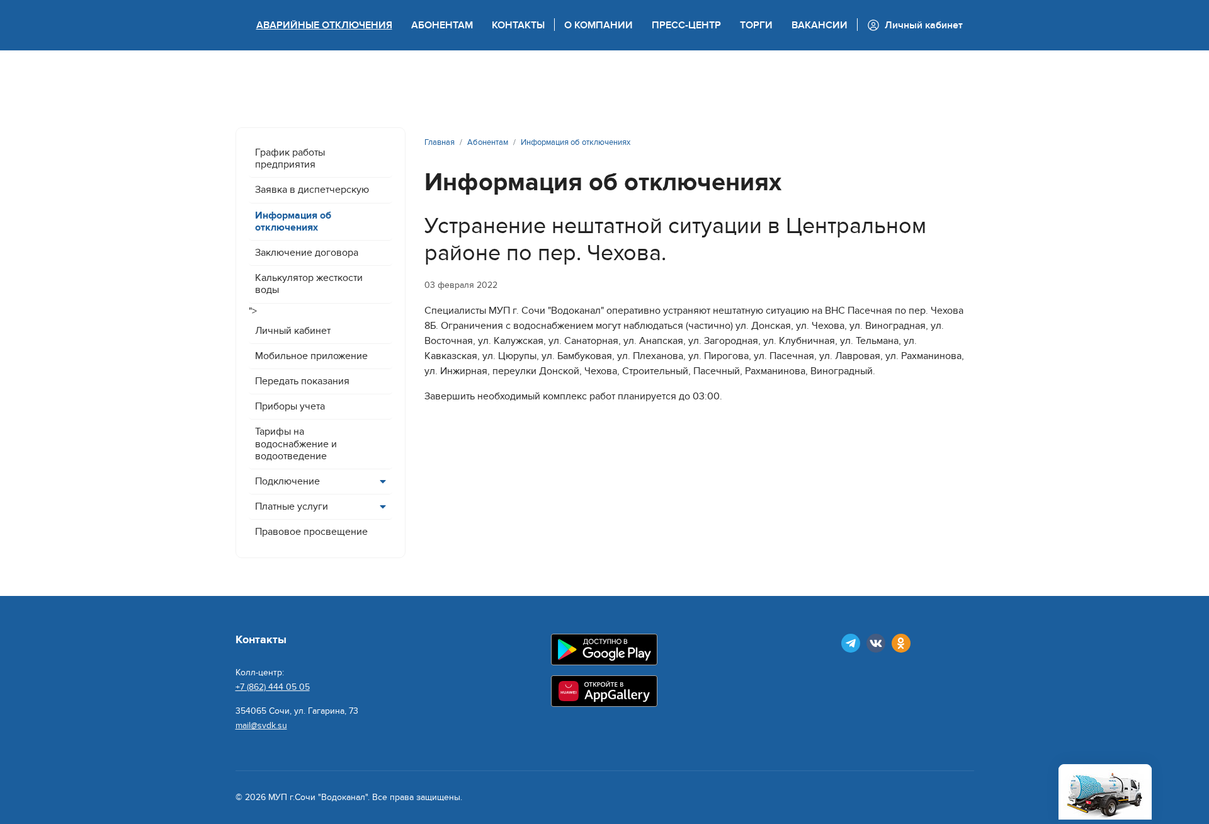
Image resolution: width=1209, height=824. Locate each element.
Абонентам (442, 25)
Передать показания (302, 381)
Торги (756, 25)
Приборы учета (290, 406)
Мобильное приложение (311, 356)
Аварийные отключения (324, 25)
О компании (598, 25)
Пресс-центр (686, 25)
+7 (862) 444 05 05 (273, 687)
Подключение (287, 481)
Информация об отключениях (293, 221)
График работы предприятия (290, 158)
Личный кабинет (293, 330)
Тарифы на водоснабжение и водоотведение (296, 443)
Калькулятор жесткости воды (309, 284)
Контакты (518, 25)
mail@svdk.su (261, 725)
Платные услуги (291, 506)
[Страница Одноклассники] (901, 643)
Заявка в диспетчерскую (312, 189)
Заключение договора (306, 252)
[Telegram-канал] (850, 643)
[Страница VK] (875, 643)
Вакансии (820, 25)
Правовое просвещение (311, 531)
